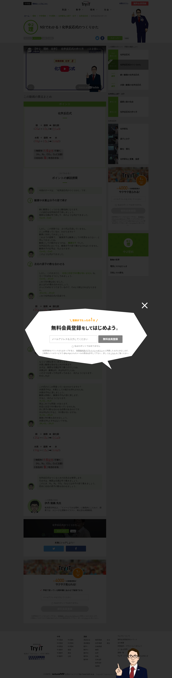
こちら (113, 353)
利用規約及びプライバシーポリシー (90, 351)
